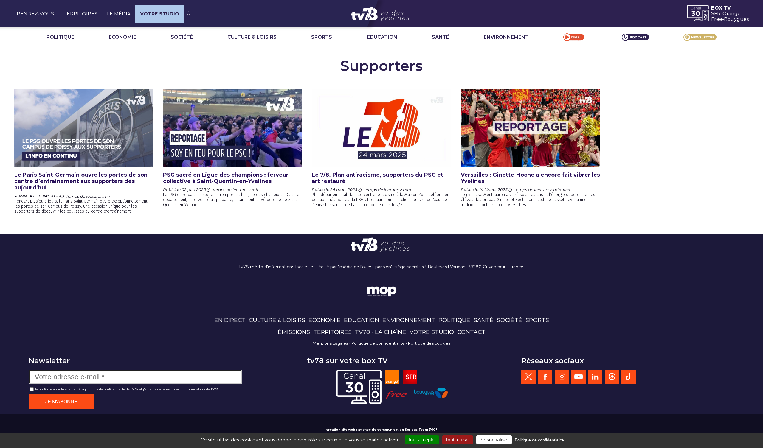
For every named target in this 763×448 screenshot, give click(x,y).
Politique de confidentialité (378, 343)
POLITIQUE (60, 37)
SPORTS (321, 37)
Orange (731, 13)
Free (716, 19)
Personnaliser (494, 439)
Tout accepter (422, 439)
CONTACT (471, 331)
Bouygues (736, 19)
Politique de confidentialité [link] (539, 440)
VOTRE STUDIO (159, 14)
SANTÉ (440, 37)
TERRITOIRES (80, 14)
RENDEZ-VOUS (35, 14)
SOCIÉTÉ (182, 37)
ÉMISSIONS (294, 331)
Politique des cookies (429, 343)
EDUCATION (382, 37)
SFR (716, 13)
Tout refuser (457, 439)
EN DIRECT (230, 319)
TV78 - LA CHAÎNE (380, 331)
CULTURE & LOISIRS (252, 37)
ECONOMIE (122, 37)
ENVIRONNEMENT (506, 37)
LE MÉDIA (119, 14)
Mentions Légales (330, 343)
